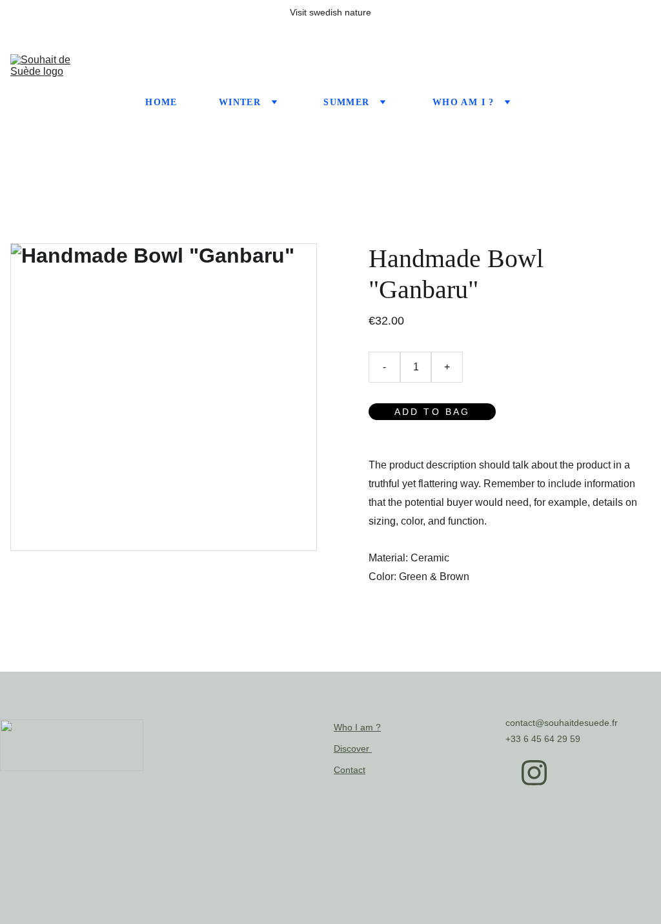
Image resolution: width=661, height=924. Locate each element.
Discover (353, 748)
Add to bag (432, 412)
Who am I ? (463, 102)
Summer (346, 102)
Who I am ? (357, 727)
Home (161, 102)
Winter (240, 102)
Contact (349, 770)
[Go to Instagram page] (534, 772)
